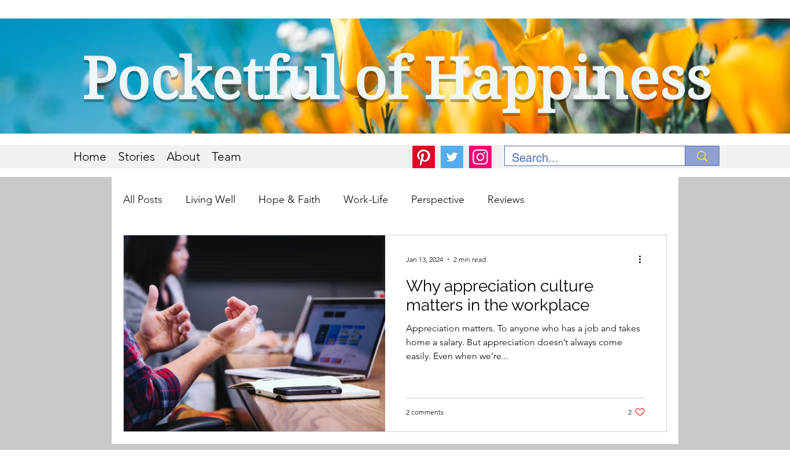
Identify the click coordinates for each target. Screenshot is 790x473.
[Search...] (702, 155)
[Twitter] (452, 157)
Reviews (506, 199)
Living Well (210, 199)
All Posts (143, 199)
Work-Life (366, 199)
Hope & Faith (289, 199)
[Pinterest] (423, 157)
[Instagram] (480, 157)
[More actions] (644, 259)
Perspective (437, 199)
